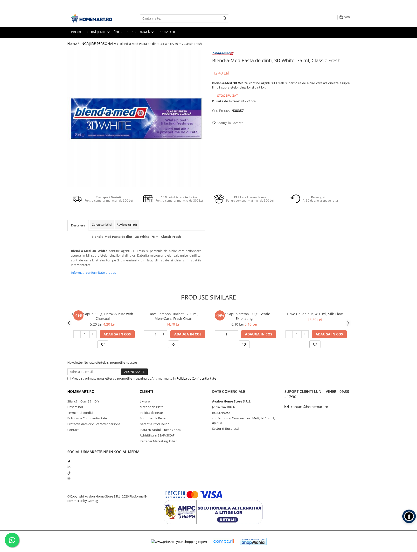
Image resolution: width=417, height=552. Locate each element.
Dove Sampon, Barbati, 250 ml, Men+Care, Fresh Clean (173, 316)
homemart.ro (81, 391)
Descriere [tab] (78, 225)
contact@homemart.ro (309, 406)
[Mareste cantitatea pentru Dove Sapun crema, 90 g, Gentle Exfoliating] (234, 334)
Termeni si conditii (80, 412)
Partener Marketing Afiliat (158, 441)
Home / (73, 43)
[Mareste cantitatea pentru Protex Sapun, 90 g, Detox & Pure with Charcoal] (93, 334)
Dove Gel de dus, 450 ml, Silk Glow (315, 314)
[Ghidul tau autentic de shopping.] (223, 541)
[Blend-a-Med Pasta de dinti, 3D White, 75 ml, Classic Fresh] (136, 118)
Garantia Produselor (154, 424)
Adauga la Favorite (229, 123)
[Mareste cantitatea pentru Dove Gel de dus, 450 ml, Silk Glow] (305, 334)
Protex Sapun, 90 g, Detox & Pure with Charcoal (102, 316)
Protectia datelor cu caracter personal (94, 424)
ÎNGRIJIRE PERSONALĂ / (100, 43)
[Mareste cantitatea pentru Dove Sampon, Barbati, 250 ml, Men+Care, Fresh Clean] (163, 334)
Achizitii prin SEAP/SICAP (157, 435)
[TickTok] (68, 473)
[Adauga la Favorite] (102, 344)
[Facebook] (68, 461)
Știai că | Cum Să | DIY (83, 401)
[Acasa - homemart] (91, 18)
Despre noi (75, 407)
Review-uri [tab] (127, 224)
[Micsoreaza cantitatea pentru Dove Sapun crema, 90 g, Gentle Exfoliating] (218, 334)
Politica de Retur (151, 412)
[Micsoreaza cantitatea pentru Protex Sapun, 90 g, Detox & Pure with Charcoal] (77, 334)
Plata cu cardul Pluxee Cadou (160, 430)
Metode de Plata (151, 407)
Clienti (146, 391)
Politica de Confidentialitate (196, 378)
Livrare (145, 401)
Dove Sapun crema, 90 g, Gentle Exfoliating (244, 316)
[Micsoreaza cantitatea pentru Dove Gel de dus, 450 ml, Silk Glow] (289, 334)
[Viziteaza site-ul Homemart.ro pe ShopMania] (253, 541)
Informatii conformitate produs (93, 272)
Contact (73, 430)
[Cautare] (224, 18)
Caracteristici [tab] (102, 224)
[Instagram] (68, 478)
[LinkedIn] (68, 467)
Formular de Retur (153, 418)
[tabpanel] (136, 118)
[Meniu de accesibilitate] (409, 516)
